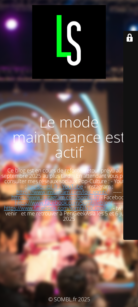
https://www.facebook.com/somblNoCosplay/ (58, 208)
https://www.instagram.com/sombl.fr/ (55, 197)
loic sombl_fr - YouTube (55, 186)
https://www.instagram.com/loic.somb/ (62, 192)
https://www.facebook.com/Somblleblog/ (63, 202)
